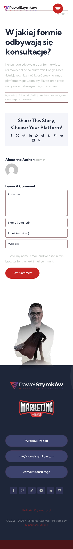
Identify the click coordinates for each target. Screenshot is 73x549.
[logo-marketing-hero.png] (20, 7)
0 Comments (25, 99)
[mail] (59, 490)
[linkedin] (50, 490)
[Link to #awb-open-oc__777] (58, 9)
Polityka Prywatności (36, 510)
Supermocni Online (36, 524)
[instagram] (22, 490)
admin (12, 95)
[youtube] (41, 490)
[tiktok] (32, 490)
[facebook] (13, 490)
